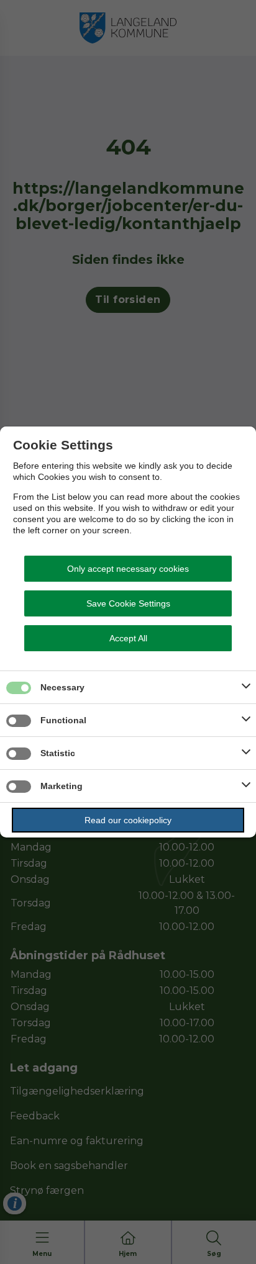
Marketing (61, 786)
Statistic (57, 753)
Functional (63, 720)
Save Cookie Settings (128, 603)
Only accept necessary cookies (128, 569)
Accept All (128, 638)
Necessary (62, 687)
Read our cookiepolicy (128, 820)
